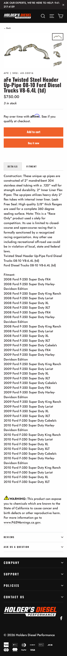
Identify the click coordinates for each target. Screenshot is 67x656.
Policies (12, 585)
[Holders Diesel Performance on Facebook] (61, 618)
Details (13, 166)
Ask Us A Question (16, 546)
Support (11, 574)
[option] (27, 50)
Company (12, 562)
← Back (7, 28)
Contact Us (14, 597)
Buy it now (33, 143)
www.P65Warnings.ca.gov (22, 522)
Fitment (31, 166)
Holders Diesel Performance (35, 635)
